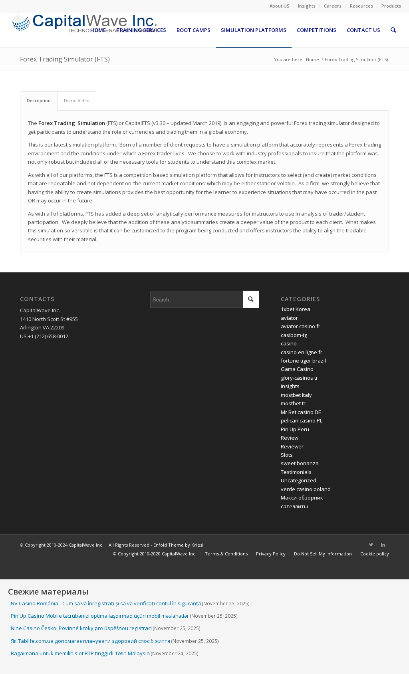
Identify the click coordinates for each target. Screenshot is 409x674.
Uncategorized (298, 480)
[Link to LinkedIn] (383, 545)
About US (280, 6)
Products (391, 6)
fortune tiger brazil (303, 360)
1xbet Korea (295, 309)
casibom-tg (294, 335)
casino (289, 343)
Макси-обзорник (302, 497)
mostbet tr (293, 403)
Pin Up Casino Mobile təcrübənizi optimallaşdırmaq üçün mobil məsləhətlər (100, 615)
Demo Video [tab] (76, 100)
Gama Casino (297, 369)
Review (289, 437)
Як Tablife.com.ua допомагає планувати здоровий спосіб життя (90, 640)
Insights (307, 6)
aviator (289, 317)
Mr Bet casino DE (301, 412)
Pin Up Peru (295, 429)
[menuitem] (280, 6)
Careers (332, 6)
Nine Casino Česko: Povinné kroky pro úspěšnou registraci (81, 628)
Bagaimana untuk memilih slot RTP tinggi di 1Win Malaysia (80, 653)
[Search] (393, 30)
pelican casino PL (301, 420)
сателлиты (294, 506)
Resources (361, 6)
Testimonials (296, 472)
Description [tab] (39, 100)
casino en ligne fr (301, 352)
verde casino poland (306, 489)
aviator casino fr (300, 326)
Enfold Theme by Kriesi (178, 545)
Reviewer (292, 446)
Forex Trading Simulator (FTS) (65, 59)
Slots (287, 454)
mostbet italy (296, 394)
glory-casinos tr (299, 377)
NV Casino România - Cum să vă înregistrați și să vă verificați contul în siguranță (106, 603)
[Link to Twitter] (371, 545)
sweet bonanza (300, 463)
